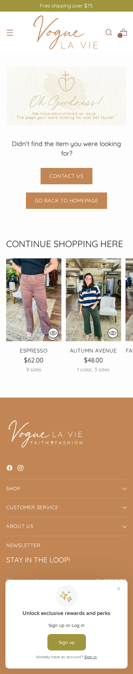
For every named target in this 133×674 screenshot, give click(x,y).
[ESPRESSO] (33, 299)
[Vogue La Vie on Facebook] (10, 469)
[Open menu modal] (10, 32)
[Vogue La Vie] (65, 32)
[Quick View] (53, 333)
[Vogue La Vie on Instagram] (21, 469)
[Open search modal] (109, 32)
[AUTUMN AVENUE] (93, 299)
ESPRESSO (34, 350)
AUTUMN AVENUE (93, 350)
